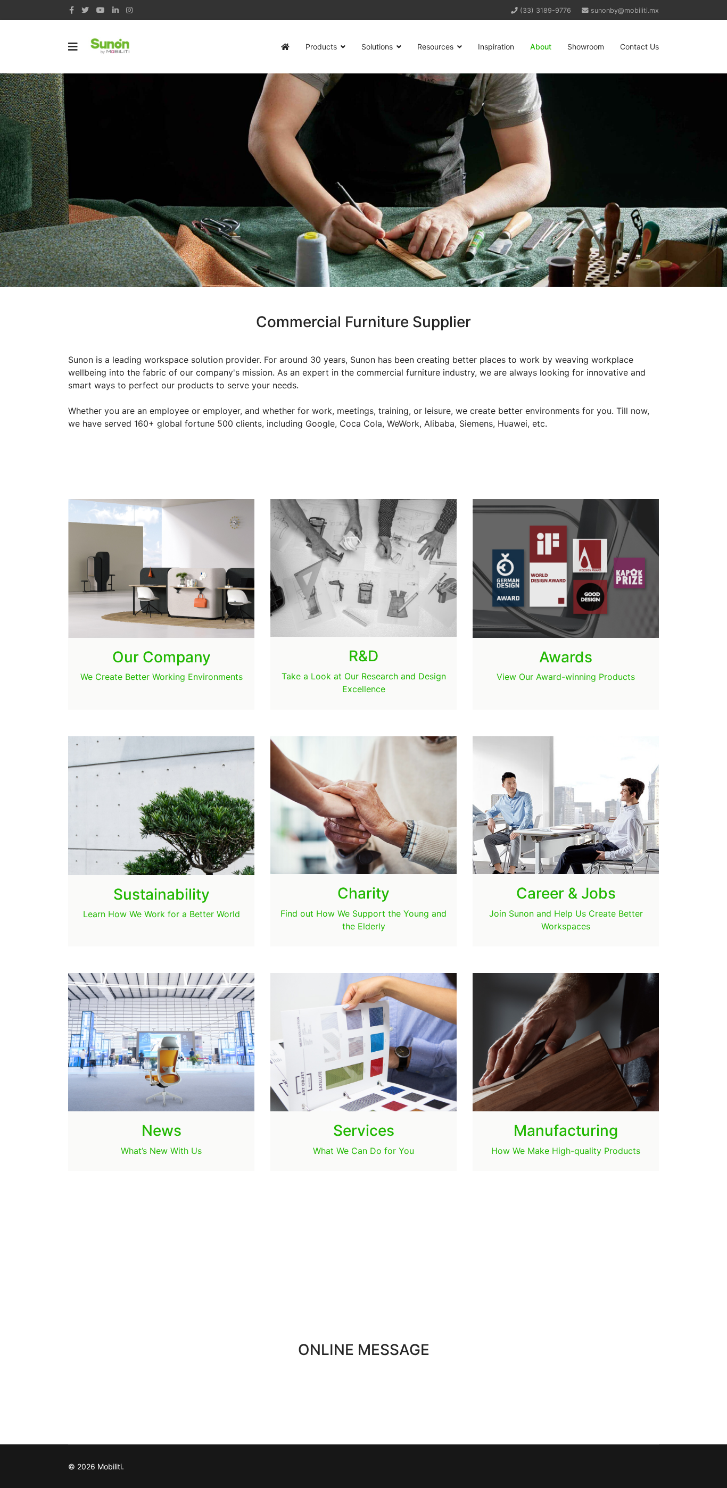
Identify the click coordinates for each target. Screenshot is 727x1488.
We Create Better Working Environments (161, 676)
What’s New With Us (161, 1150)
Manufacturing (566, 1130)
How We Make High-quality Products (565, 1150)
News (161, 1130)
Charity (363, 893)
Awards (565, 657)
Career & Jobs (566, 893)
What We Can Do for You (363, 1150)
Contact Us (639, 46)
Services (363, 1130)
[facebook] (71, 9)
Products (321, 46)
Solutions (377, 46)
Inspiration (496, 46)
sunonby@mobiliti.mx (625, 10)
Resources (435, 46)
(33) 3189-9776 (545, 10)
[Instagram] (129, 9)
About (540, 46)
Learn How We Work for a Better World (161, 914)
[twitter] (85, 9)
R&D (363, 656)
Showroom (585, 46)
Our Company (161, 657)
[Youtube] (100, 9)
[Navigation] (73, 46)
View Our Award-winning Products (566, 676)
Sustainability (161, 894)
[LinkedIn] (115, 9)
